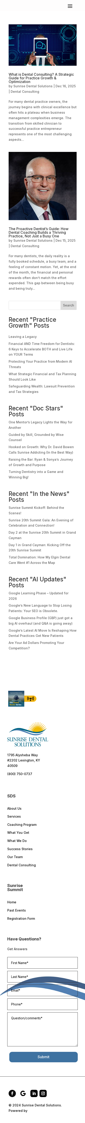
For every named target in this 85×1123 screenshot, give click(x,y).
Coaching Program (21, 825)
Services (14, 816)
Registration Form (21, 918)
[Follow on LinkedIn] (34, 1093)
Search (68, 305)
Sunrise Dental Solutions (33, 86)
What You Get (18, 832)
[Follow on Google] (23, 1093)
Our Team (15, 857)
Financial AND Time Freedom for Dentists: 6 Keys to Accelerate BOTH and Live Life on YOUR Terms (42, 349)
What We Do (17, 841)
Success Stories (20, 849)
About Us (14, 808)
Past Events (16, 910)
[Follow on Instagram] (43, 1093)
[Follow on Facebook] (12, 1093)
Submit (43, 1057)
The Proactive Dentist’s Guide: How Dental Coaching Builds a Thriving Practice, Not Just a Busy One (38, 232)
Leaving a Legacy (23, 337)
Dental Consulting (25, 91)
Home (11, 902)
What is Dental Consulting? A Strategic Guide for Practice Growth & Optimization (41, 78)
